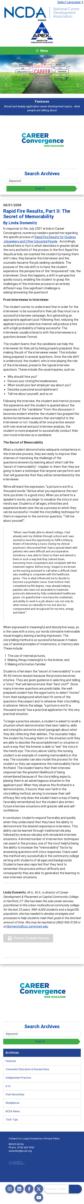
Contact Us (15, 1138)
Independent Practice (18, 1077)
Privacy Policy (51, 1138)
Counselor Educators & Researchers (27, 1069)
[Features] (42, 74)
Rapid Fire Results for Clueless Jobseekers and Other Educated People (39, 239)
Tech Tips (12, 1119)
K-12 (8, 1086)
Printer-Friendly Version (31, 938)
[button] (6, 85)
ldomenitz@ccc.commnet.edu (27, 926)
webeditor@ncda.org (20, 1150)
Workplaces (13, 1102)
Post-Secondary (15, 1094)
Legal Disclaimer (32, 1138)
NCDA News (13, 1111)
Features (11, 1061)
